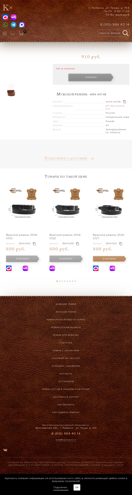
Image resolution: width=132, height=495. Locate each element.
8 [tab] (75, 281)
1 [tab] (57, 281)
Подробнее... (60, 487)
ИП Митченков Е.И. (115, 107)
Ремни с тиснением (66, 350)
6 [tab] (70, 281)
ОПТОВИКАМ (66, 381)
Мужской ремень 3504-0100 (22, 236)
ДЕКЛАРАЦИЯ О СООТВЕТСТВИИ (28, 465)
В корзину (91, 77)
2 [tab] (59, 281)
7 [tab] (72, 281)
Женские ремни (66, 312)
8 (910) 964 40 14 (114, 24)
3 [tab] (62, 281)
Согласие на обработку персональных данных (36, 462)
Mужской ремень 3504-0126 (65, 236)
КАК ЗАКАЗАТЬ (66, 404)
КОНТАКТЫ (66, 374)
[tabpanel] (23, 228)
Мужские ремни (66, 304)
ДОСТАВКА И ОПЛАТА (66, 397)
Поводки (58, 366)
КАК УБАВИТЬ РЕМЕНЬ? (66, 412)
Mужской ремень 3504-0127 (109, 236)
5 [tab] (67, 281)
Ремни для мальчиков (66, 327)
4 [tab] (64, 281)
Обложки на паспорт (66, 358)
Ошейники (73, 366)
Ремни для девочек (66, 335)
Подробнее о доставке (66, 159)
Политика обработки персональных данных (95, 462)
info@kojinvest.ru (66, 439)
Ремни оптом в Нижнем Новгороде (66, 389)
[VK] (5, 450)
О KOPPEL (58, 465)
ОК (77, 487)
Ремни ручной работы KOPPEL (66, 319)
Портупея (65, 343)
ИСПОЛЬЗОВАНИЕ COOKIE (83, 465)
